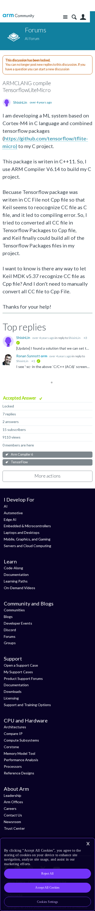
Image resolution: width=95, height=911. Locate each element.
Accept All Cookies (47, 887)
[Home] (18, 16)
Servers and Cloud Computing (27, 546)
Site (65, 17)
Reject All (47, 873)
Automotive (13, 513)
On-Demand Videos (19, 588)
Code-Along (13, 568)
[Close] (87, 843)
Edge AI (10, 519)
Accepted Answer (20, 398)
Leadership (12, 795)
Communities (14, 610)
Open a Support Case (21, 665)
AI (6, 506)
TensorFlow (19, 462)
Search (74, 17)
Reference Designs (19, 773)
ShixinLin (20, 102)
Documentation (16, 574)
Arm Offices (13, 802)
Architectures (15, 727)
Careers (10, 808)
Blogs (8, 616)
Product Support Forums (23, 678)
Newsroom (12, 822)
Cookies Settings (47, 902)
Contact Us (13, 815)
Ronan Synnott (28, 356)
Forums (9, 636)
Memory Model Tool (19, 753)
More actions (47, 476)
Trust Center (14, 828)
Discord (10, 630)
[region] (47, 874)
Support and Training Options (27, 705)
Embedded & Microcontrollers (27, 526)
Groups (10, 643)
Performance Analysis (21, 760)
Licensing (11, 698)
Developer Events (18, 623)
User (83, 17)
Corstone (11, 747)
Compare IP (13, 733)
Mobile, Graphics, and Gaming (27, 539)
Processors (13, 766)
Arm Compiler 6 (22, 454)
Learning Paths (16, 581)
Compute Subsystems (21, 740)
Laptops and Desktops (22, 532)
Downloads (13, 691)
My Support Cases (18, 672)
